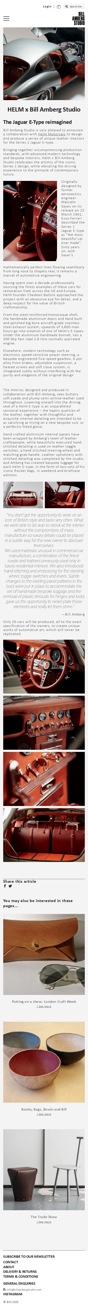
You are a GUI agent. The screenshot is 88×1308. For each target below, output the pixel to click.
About (8, 1267)
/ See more (44, 1006)
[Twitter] (11, 886)
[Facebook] (5, 886)
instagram (12, 1294)
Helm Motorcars (52, 134)
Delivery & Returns (20, 1272)
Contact (10, 1262)
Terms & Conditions (20, 1277)
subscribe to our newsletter (28, 1257)
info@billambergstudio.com (24, 1289)
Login (47, 6)
